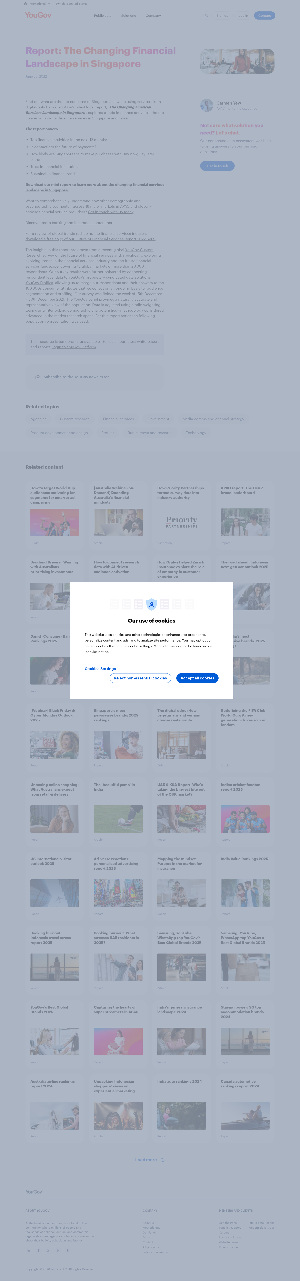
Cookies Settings (100, 669)
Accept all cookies (197, 678)
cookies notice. (97, 652)
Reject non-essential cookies (140, 678)
